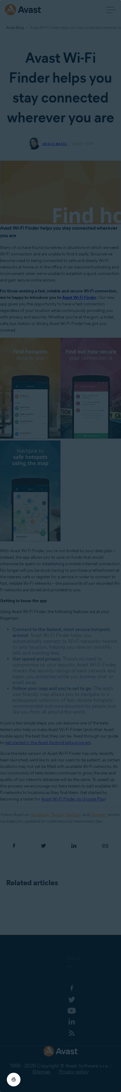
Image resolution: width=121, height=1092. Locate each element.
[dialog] (60, 546)
